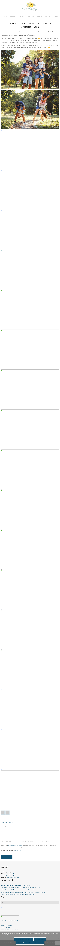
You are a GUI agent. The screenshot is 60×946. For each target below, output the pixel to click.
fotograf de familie (22, 33)
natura (37, 33)
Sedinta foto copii (40, 31)
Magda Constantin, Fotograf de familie (15, 31)
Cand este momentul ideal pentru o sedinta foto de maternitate (15, 885)
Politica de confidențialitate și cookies (9, 929)
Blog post (29, 31)
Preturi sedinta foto (5, 927)
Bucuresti (4, 33)
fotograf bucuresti (14, 33)
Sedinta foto (34, 31)
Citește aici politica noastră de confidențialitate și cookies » (30, 942)
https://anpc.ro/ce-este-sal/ (7, 912)
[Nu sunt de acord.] (58, 939)
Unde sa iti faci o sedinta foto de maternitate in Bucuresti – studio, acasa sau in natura (21, 887)
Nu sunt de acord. (40, 939)
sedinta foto (45, 33)
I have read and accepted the (12, 850)
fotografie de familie (31, 33)
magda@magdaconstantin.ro (10, 873)
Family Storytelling (10, 875)
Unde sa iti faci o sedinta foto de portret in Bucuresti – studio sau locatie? (18, 889)
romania (41, 33)
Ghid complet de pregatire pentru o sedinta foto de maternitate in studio (18, 894)
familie (8, 33)
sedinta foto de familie (10, 35)
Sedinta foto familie (49, 31)
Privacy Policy (18, 850)
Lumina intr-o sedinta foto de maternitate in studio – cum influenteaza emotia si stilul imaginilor (23, 892)
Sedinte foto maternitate (6, 925)
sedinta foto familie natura (20, 35)
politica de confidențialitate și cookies (15, 845)
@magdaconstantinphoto (13, 877)
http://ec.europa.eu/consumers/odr (9, 920)
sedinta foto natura (31, 35)
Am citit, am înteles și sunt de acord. (24, 939)
